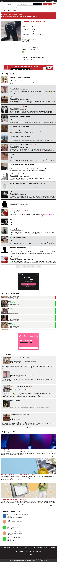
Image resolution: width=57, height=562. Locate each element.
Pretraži (37, 4)
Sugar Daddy (17, 80)
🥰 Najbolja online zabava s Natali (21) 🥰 (21, 386)
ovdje (37, 59)
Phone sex (20, 549)
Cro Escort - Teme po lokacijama (14, 517)
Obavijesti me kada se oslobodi (17, 295)
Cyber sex (16, 212)
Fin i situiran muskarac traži (17, 174)
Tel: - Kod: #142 (13, 324)
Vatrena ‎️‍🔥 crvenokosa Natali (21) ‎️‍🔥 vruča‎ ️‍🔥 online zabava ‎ (26, 358)
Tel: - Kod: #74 (13, 309)
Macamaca (34, 25)
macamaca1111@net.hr (33, 47)
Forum (2, 1)
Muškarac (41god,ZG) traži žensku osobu (20, 257)
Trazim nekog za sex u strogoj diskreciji (20, 126)
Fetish (15, 249)
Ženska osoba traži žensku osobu (14, 7)
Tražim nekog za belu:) (15, 228)
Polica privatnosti (32, 551)
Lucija (9, 327)
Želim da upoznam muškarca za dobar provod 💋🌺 (23, 144)
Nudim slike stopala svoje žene (18, 247)
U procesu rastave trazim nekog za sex (20, 136)
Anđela (10, 320)
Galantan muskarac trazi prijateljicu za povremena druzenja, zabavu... (28, 183)
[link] (28, 341)
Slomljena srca (10, 540)
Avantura (12, 154)
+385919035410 (31, 49)
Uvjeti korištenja (19, 551)
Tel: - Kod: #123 (13, 317)
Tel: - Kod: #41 (13, 302)
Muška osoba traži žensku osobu (22, 166)
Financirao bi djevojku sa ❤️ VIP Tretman (20, 106)
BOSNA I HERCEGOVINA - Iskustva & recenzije (17, 514)
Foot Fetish (19, 249)
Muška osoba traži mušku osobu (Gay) (24, 157)
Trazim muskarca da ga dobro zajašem (20, 116)
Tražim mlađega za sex (15, 87)
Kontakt (26, 551)
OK (37, 560)
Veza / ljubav (17, 259)
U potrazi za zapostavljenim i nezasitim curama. (22, 164)
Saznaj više (43, 560)
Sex (7, 7)
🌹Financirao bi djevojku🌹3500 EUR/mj (20, 77)
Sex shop (38, 549)
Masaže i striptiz (41, 547)
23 (36, 266)
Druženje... (12, 219)
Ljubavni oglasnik (3, 7)
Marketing (38, 551)
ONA (22, 128)
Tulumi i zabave (10, 534)
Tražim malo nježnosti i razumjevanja (19, 97)
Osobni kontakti (17, 128)
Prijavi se (46, 1)
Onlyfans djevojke (11, 520)
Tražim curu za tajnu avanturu (17, 191)
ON (26, 403)
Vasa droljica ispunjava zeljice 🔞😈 (19, 210)
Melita (9, 298)
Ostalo (42, 549)
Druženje (14, 547)
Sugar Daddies (23, 80)
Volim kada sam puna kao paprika (18, 237)
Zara (9, 312)
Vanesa (10, 305)
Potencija (35, 547)
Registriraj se (53, 1)
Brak (54, 547)
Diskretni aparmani (28, 547)
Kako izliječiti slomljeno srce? (13, 537)
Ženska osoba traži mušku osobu (23, 89)
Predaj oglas (47, 4)
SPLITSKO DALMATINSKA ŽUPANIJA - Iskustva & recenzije (20, 526)
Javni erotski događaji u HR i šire (14, 531)
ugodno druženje (15, 400)
